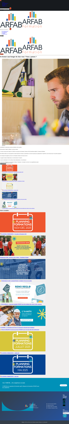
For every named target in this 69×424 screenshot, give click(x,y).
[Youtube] (64, 405)
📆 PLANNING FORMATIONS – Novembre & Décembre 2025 (13, 234)
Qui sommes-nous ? (5, 31)
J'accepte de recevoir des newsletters (65, 415)
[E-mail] (5, 164)
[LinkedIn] (3, 164)
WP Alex (26, 422)
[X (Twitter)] (1, 164)
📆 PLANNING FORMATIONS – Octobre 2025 (10, 190)
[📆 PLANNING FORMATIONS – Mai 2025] (22, 374)
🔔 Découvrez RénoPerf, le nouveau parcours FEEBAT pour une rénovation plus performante (19, 329)
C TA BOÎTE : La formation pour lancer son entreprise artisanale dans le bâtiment (17, 327)
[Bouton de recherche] (10, 29)
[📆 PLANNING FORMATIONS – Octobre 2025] (9, 189)
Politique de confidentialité (43, 422)
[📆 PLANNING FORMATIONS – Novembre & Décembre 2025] (9, 171)
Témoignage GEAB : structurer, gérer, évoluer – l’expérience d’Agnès (13, 181)
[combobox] (4, 29)
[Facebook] (0, 164)
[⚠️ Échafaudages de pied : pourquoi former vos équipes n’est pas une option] (9, 198)
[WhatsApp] (4, 164)
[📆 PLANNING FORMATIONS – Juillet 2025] (22, 351)
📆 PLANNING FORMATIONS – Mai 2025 (9, 376)
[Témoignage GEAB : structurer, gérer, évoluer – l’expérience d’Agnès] (9, 180)
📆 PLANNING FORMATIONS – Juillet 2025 (9, 353)
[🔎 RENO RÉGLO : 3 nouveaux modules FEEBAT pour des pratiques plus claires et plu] (9, 207)
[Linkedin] (64, 402)
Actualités (3, 33)
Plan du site (30, 422)
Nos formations (4, 32)
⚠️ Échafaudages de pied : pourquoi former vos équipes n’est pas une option (14, 199)
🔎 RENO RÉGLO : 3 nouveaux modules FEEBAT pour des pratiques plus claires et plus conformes (18, 208)
